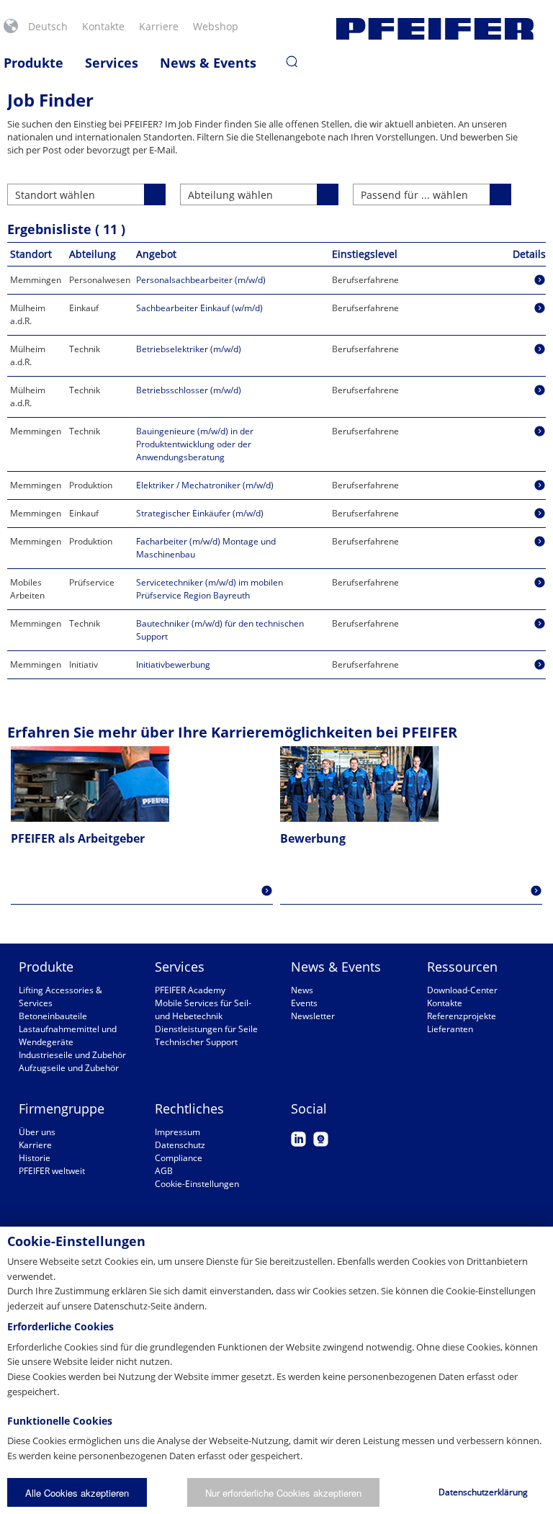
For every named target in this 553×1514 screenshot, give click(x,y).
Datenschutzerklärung (483, 1492)
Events (304, 1003)
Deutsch (48, 26)
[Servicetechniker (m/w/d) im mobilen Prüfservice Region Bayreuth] (540, 582)
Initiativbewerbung (173, 664)
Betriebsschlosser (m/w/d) (188, 390)
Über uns (37, 1132)
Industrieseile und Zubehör (72, 1055)
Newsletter (313, 1016)
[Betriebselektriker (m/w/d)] (540, 349)
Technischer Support (196, 1042)
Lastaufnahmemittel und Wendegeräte (68, 1035)
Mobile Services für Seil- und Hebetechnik (203, 1009)
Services (111, 62)
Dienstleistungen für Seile (206, 1029)
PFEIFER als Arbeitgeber (78, 838)
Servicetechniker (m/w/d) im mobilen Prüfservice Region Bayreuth (209, 588)
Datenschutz (180, 1145)
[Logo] (435, 29)
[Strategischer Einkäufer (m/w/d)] (540, 513)
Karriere (159, 26)
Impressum (177, 1132)
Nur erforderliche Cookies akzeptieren (283, 1493)
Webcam (320, 1139)
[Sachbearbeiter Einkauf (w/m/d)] (540, 308)
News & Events (208, 62)
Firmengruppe (61, 1108)
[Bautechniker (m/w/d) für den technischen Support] (540, 623)
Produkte (33, 62)
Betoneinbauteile (53, 1016)
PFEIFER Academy (190, 990)
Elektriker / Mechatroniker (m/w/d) (205, 485)
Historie (34, 1158)
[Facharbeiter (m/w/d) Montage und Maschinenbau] (540, 541)
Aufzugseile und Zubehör (69, 1068)
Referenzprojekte (461, 1016)
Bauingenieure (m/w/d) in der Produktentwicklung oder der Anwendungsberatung (194, 444)
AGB (164, 1171)
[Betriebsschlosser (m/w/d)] (540, 390)
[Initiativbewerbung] (540, 664)
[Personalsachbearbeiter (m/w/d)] (540, 280)
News (302, 990)
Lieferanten (450, 1029)
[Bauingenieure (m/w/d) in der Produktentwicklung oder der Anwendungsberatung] (540, 431)
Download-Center (462, 990)
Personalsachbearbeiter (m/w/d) (201, 280)
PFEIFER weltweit (52, 1171)
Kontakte (103, 26)
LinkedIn (298, 1139)
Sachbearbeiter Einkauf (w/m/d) (199, 308)
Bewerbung (313, 838)
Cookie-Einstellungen (197, 1184)
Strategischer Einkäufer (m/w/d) (200, 513)
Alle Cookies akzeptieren (77, 1493)
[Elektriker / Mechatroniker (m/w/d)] (540, 485)
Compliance (178, 1158)
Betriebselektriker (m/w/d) (188, 349)
